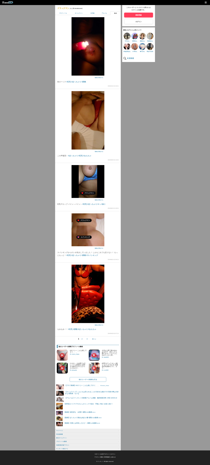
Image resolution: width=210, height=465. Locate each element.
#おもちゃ (87, 156)
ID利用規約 (107, 457)
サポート (97, 454)
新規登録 (139, 15)
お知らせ (113, 457)
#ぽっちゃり (76, 82)
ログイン (139, 21)
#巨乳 (68, 82)
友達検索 (130, 58)
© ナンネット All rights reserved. (105, 461)
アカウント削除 (98, 457)
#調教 (84, 82)
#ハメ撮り (102, 204)
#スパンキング (92, 255)
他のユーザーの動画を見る (88, 379)
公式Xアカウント (105, 454)
